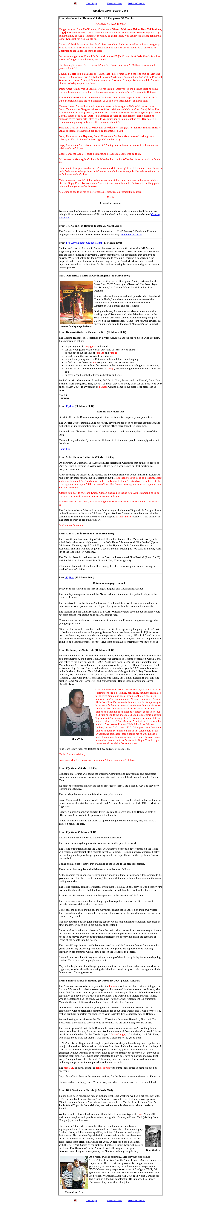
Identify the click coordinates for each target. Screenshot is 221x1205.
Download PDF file (131, 234)
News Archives (114, 3)
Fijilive (70, 405)
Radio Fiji (64, 448)
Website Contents (136, 3)
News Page (91, 3)
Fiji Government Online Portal (84, 242)
